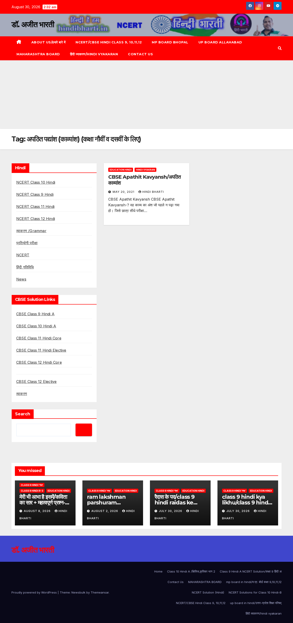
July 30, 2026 (171, 511)
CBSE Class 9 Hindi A (35, 314)
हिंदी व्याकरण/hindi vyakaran (94, 54)
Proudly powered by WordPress (34, 592)
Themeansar (100, 592)
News (21, 279)
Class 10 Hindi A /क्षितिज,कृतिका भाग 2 (191, 571)
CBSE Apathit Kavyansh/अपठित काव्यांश (144, 180)
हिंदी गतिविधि (25, 267)
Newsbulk (78, 592)
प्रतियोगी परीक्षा (27, 243)
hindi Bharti (153, 192)
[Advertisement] (146, 95)
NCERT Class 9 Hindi (35, 194)
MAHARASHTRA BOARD (38, 54)
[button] (280, 48)
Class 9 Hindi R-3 (32, 490)
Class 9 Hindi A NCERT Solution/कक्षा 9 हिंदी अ (251, 571)
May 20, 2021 (124, 192)
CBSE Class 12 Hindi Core (39, 362)
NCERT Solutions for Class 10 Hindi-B (255, 592)
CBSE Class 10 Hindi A (36, 326)
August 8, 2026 (38, 511)
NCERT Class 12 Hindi (35, 218)
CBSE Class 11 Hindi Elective (41, 350)
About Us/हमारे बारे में (48, 42)
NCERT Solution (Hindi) (208, 592)
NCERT (22, 255)
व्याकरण (21, 393)
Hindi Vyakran (145, 169)
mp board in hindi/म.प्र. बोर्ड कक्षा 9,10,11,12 (254, 582)
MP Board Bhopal (170, 42)
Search (22, 413)
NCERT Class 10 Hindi (35, 182)
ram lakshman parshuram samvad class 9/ (108, 502)
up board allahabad (220, 42)
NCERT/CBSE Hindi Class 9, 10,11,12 (109, 42)
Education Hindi (121, 169)
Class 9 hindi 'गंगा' (32, 485)
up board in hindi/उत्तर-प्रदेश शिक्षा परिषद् (256, 603)
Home (158, 571)
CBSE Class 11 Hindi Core (38, 338)
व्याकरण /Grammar (31, 230)
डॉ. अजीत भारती (32, 24)
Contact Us (140, 54)
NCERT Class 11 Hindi (35, 206)
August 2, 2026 (105, 511)
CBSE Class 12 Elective (36, 381)
